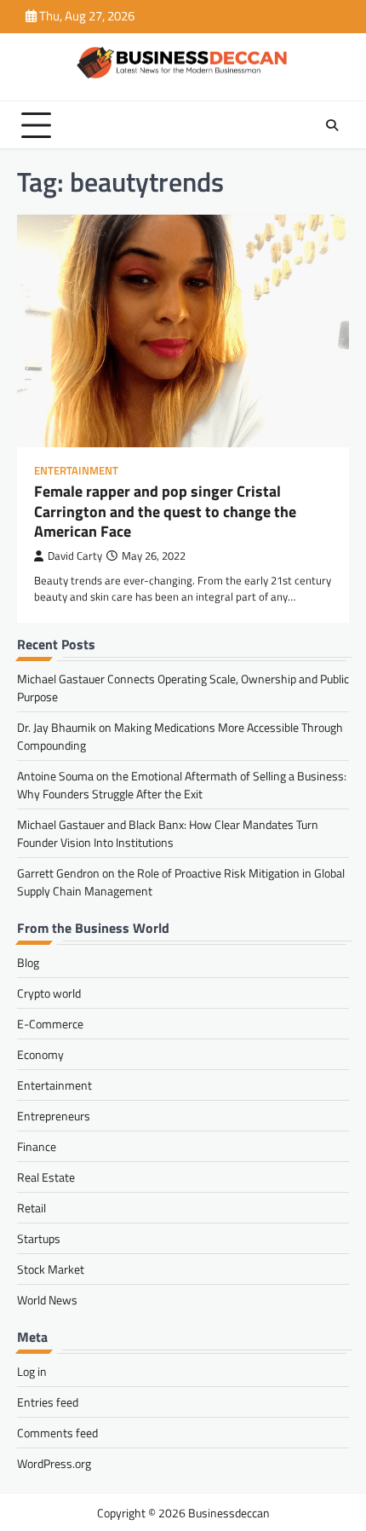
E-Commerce (50, 1024)
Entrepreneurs (53, 1116)
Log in (32, 1371)
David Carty (75, 556)
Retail (31, 1208)
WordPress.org (54, 1463)
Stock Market (50, 1269)
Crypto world (49, 993)
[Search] (332, 125)
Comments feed (57, 1433)
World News (47, 1300)
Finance (36, 1146)
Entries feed (47, 1402)
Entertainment (76, 470)
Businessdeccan (229, 1513)
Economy (40, 1054)
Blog (28, 962)
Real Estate (46, 1177)
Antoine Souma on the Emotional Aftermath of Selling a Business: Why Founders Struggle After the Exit (181, 785)
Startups (38, 1238)
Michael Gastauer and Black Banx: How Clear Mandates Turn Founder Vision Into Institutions (167, 833)
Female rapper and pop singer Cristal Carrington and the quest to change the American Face (165, 511)
